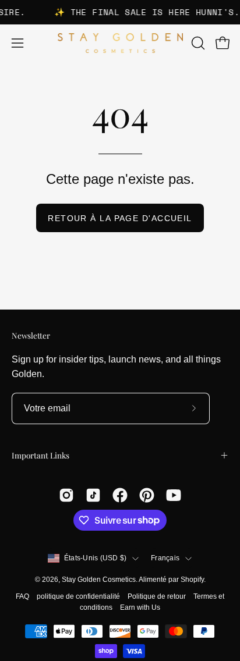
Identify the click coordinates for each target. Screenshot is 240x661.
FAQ (22, 596)
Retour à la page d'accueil (120, 218)
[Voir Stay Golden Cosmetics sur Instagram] (66, 495)
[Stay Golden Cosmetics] (120, 43)
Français (165, 558)
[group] (120, 12)
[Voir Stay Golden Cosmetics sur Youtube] (173, 495)
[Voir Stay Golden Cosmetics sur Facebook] (120, 495)
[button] (197, 43)
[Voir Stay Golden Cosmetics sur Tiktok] (93, 495)
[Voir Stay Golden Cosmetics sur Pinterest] (147, 495)
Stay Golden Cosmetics (99, 579)
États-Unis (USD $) (95, 558)
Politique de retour (157, 596)
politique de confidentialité (78, 596)
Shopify (192, 579)
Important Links (40, 455)
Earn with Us (140, 607)
